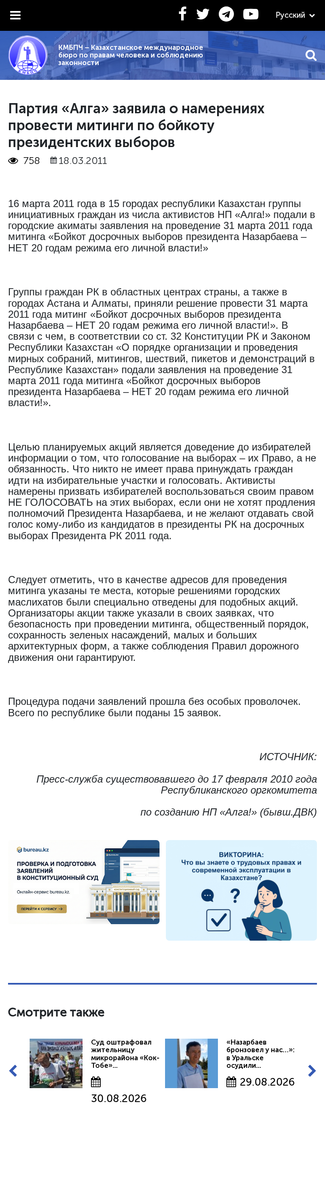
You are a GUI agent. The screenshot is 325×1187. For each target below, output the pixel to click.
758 (31, 160)
